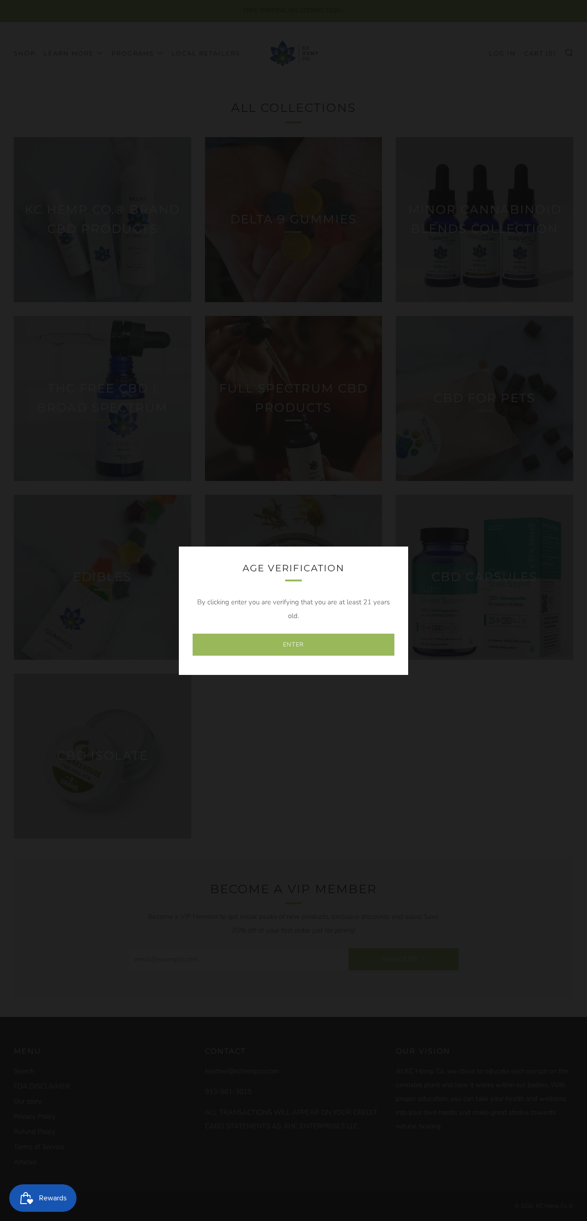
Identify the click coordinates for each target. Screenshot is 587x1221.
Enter (293, 645)
